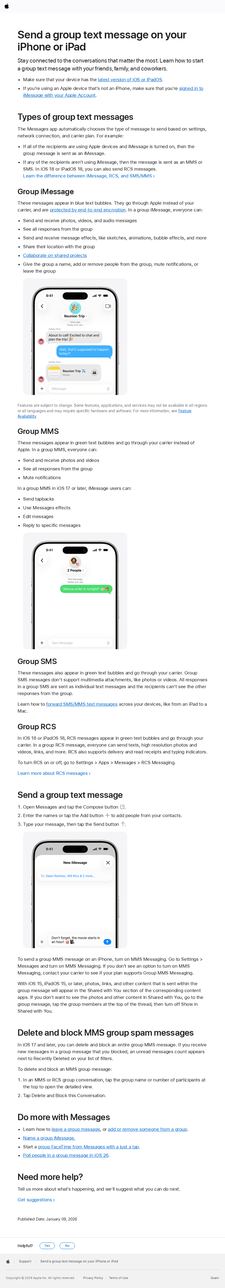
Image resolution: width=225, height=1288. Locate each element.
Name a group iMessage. (49, 1138)
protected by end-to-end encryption (88, 210)
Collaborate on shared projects (55, 255)
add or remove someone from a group (147, 1129)
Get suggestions (35, 1199)
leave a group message (76, 1129)
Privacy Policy (93, 1278)
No (67, 1246)
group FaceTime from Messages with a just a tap (88, 1146)
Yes (47, 1246)
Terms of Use (118, 1278)
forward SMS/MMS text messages (81, 704)
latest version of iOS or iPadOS (130, 79)
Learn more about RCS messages (53, 773)
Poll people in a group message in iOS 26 (65, 1155)
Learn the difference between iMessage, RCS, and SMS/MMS (87, 176)
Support (25, 1261)
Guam (215, 1278)
